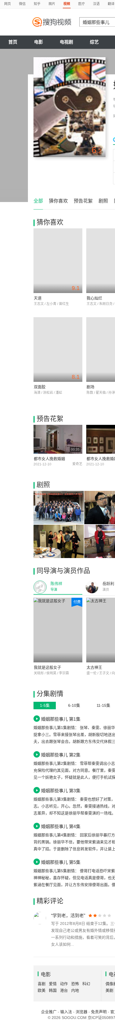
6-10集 (74, 705)
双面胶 (39, 387)
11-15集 (103, 705)
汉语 (96, 4)
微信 (22, 4)
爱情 (53, 983)
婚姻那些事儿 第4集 (60, 826)
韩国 (53, 990)
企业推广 (49, 1012)
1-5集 (45, 705)
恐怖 (75, 983)
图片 (52, 4)
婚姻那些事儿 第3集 (60, 790)
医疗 (81, 4)
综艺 (94, 42)
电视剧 (66, 42)
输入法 (66, 1012)
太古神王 (94, 667)
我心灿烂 (94, 298)
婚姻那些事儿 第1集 (60, 718)
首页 (12, 42)
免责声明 (99, 1012)
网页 (7, 4)
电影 (38, 42)
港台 (64, 990)
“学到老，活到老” (68, 915)
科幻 (86, 983)
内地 (75, 990)
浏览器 (81, 1012)
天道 (38, 298)
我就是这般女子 (47, 667)
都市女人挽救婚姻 (49, 458)
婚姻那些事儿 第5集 (60, 862)
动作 (64, 983)
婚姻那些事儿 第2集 (60, 754)
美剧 (109, 990)
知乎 (37, 4)
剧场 (90, 387)
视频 (66, 4)
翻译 (111, 4)
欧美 (41, 990)
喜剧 (41, 983)
